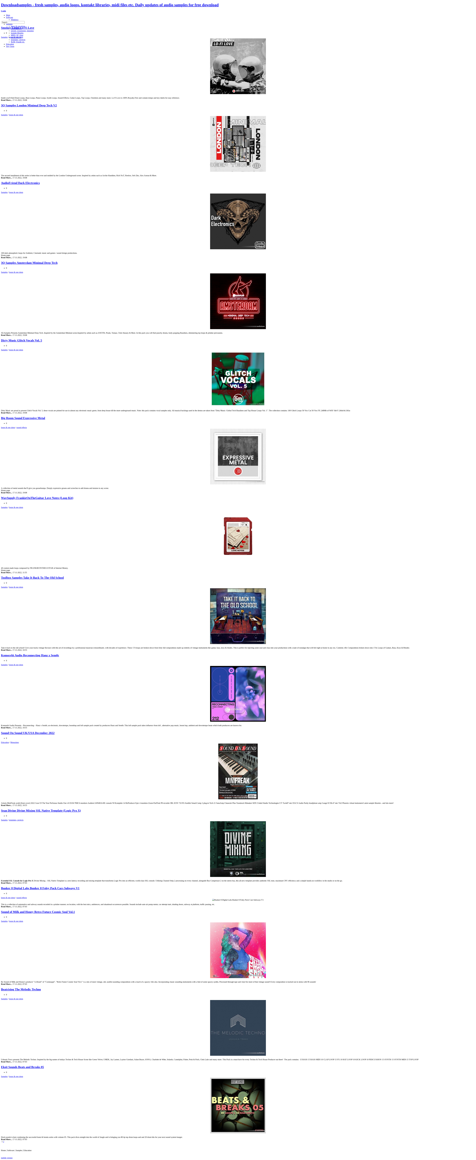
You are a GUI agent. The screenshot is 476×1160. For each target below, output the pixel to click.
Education (10, 44)
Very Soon (10, 46)
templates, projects (18, 40)
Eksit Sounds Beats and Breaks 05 (22, 1067)
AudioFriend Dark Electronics (20, 183)
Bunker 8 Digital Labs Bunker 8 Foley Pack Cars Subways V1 (40, 888)
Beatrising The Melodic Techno (21, 989)
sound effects (21, 427)
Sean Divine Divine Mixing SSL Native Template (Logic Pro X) (41, 810)
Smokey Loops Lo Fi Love (17, 27)
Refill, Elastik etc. (18, 42)
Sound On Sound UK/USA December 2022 (28, 733)
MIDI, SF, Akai (17, 35)
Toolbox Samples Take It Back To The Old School (32, 577)
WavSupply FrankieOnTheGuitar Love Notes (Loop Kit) (37, 498)
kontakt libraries (17, 33)
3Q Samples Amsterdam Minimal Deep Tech (29, 262)
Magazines (14, 742)
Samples (9, 24)
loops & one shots (16, 37)
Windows (14, 20)
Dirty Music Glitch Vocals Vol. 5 (21, 340)
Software (9, 17)
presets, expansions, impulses (22, 31)
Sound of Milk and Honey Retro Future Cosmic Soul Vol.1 (38, 911)
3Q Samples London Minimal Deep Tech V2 (29, 105)
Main (8, 15)
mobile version (7, 1158)
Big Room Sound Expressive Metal (23, 418)
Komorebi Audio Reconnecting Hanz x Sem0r (30, 655)
